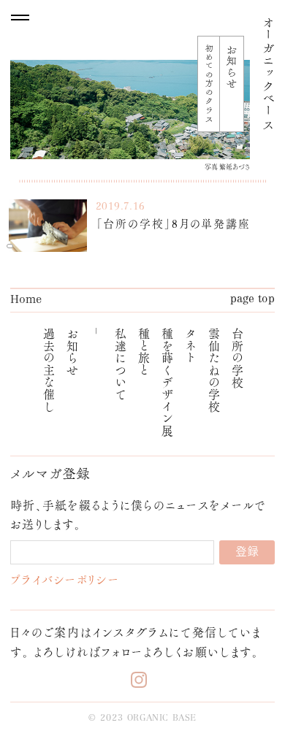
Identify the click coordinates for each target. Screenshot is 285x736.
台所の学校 (237, 357)
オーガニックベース (268, 73)
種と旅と (143, 351)
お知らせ (72, 351)
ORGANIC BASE (162, 718)
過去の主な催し (48, 369)
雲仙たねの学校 (214, 369)
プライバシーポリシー (64, 579)
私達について (120, 363)
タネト (190, 345)
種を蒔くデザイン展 (167, 382)
